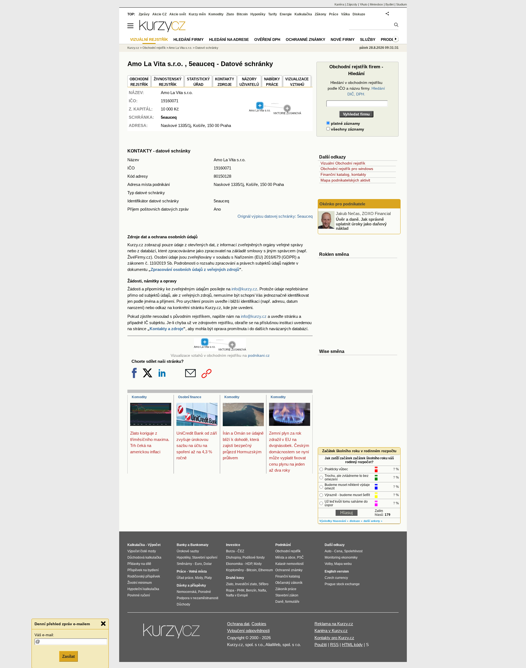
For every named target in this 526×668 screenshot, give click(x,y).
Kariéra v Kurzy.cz (331, 630)
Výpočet (154, 545)
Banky (182, 545)
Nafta (262, 590)
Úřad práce (185, 578)
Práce (333, 14)
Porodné (204, 592)
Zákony (320, 14)
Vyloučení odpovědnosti (248, 630)
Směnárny (184, 564)
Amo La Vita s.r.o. (180, 47)
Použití (321, 644)
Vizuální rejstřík (149, 39)
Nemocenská (186, 592)
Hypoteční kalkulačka (143, 589)
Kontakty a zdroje (166, 328)
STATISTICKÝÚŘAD (198, 82)
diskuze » (356, 520)
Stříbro (263, 584)
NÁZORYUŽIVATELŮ (249, 82)
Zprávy (144, 14)
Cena (338, 551)
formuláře (292, 602)
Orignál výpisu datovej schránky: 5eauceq (275, 216)
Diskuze (359, 14)
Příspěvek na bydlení (143, 570)
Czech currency (336, 578)
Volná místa (198, 571)
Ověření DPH (267, 39)
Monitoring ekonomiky (341, 557)
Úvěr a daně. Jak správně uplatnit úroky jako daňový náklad (361, 224)
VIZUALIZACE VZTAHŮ (297, 82)
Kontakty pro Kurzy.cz (334, 637)
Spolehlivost (353, 551)
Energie (286, 14)
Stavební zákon (286, 595)
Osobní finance (189, 397)
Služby (367, 39)
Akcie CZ (159, 14)
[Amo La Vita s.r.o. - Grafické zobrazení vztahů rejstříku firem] (275, 113)
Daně (279, 602)
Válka (345, 14)
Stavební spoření (204, 557)
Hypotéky (257, 14)
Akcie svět (177, 14)
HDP (248, 564)
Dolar (208, 564)
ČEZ (241, 551)
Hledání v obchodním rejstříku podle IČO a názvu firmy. (356, 88)
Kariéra (339, 4)
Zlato (230, 14)
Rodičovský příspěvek (143, 576)
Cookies (258, 623)
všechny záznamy (347, 129)
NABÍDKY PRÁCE (272, 82)
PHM (240, 590)
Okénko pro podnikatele (342, 204)
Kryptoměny (235, 570)
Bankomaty (199, 545)
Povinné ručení (138, 595)
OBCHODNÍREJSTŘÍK (139, 82)
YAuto (363, 4)
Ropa (230, 590)
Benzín (251, 590)
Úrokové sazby (188, 551)
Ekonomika (234, 564)
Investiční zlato (246, 584)
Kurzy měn (197, 14)
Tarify (272, 14)
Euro (198, 564)
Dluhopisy (233, 557)
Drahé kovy (235, 578)
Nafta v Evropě (237, 595)
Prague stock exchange (342, 584)
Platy (208, 578)
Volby (329, 564)
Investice (233, 545)
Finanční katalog (287, 576)
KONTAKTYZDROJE (224, 82)
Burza (230, 551)
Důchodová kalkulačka (144, 557)
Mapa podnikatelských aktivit (345, 180)
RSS (334, 644)
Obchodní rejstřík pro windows (347, 168)
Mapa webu (343, 564)
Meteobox (376, 4)
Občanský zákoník (288, 583)
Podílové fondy (253, 557)
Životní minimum (139, 583)
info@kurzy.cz (244, 289)
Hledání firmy (188, 39)
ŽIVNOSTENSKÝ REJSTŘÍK (168, 82)
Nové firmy (343, 39)
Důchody (183, 604)
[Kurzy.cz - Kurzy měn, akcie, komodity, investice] (162, 30)
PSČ (300, 557)
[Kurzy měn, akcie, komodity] (172, 633)
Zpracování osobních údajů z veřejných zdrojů (195, 269)
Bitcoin (242, 14)
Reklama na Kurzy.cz (334, 623)
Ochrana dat (238, 623)
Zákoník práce (285, 589)
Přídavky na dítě (139, 564)
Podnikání (283, 545)
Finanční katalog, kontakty (343, 174)
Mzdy (199, 578)
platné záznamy (345, 123)
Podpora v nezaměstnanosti (197, 598)
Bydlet (389, 4)
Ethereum (265, 570)
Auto (328, 551)
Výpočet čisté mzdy (141, 551)
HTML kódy (352, 644)
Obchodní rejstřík (154, 47)
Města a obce (285, 557)
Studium (401, 4)
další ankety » (373, 520)
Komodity (139, 397)
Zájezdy (352, 4)
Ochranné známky (305, 39)
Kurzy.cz (133, 47)
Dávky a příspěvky (191, 585)
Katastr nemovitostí (289, 564)
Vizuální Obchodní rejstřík (343, 163)
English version (337, 571)
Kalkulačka (303, 14)
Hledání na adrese (229, 39)
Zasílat (68, 656)
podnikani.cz (259, 355)
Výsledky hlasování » (333, 520)
